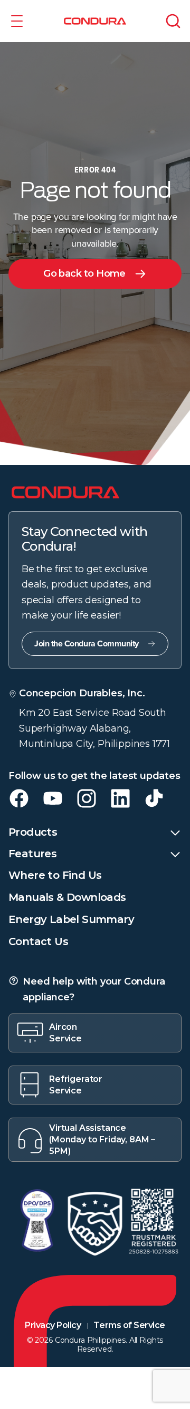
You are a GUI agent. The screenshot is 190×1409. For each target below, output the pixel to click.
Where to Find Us (54, 875)
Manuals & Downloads (67, 897)
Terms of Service (129, 1325)
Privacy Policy (53, 1325)
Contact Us (38, 941)
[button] (16, 21)
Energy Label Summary (71, 919)
